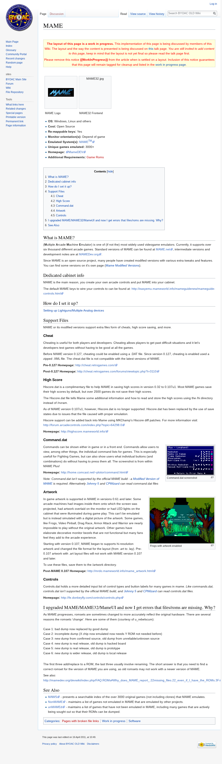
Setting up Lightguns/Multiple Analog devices (73, 310)
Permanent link (14, 121)
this (151, 48)
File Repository (14, 92)
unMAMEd (55, 707)
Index (9, 45)
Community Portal (16, 54)
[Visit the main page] (19, 17)
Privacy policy (49, 743)
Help (8, 66)
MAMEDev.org (89, 254)
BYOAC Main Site (16, 79)
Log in (213, 3)
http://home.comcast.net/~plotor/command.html (93, 472)
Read (123, 13)
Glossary (11, 50)
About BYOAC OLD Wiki (72, 743)
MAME (85, 142)
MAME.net (163, 249)
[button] (47, 171)
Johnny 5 (93, 483)
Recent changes (15, 58)
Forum (9, 83)
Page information (16, 125)
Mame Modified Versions (122, 265)
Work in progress (113, 721)
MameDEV (75, 152)
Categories (52, 721)
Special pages (14, 113)
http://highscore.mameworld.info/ (83, 431)
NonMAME (55, 702)
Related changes (16, 108)
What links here (15, 104)
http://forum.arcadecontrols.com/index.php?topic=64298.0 (82, 425)
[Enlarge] (212, 477)
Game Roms (95, 157)
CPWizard (113, 483)
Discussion (57, 13)
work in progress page (170, 64)
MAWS (52, 697)
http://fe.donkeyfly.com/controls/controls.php (91, 597)
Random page (14, 62)
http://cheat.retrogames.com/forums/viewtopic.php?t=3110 (117, 371)
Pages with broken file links (80, 721)
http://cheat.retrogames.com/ (95, 365)
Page (43, 13)
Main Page (12, 41)
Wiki (8, 87)
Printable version (16, 117)
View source (138, 13)
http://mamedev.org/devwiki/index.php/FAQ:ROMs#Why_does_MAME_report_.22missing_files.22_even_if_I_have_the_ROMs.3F (131, 680)
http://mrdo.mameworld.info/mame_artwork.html (120, 571)
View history (156, 13)
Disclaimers (93, 743)
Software (135, 721)
